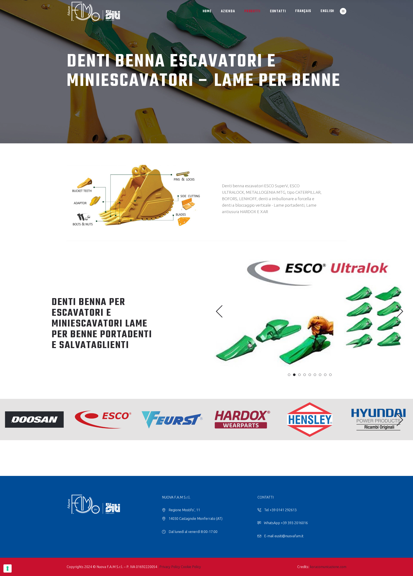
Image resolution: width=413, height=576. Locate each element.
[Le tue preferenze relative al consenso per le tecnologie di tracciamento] (7, 568)
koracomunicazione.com (328, 567)
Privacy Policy (169, 567)
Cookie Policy (191, 567)
